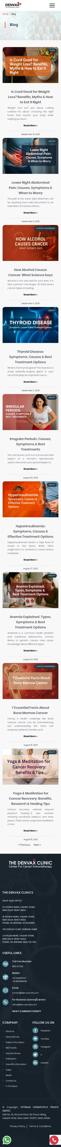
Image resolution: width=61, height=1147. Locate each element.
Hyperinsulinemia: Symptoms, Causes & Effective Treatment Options (30, 531)
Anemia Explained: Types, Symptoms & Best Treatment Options (30, 622)
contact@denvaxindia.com (25, 993)
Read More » (30, 126)
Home (5, 14)
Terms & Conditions (40, 1126)
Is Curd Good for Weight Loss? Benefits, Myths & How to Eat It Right (30, 97)
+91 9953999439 (19, 981)
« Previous (24, 845)
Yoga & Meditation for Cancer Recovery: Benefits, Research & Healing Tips (30, 799)
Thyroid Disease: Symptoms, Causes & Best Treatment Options (30, 357)
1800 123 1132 (17, 966)
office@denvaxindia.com (24, 1005)
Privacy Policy (17, 1126)
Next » (37, 845)
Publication (11, 1059)
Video (8, 1070)
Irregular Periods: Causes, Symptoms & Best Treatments (30, 444)
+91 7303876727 (19, 978)
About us (10, 1031)
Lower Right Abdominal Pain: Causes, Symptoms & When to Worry (30, 188)
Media (9, 1075)
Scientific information (16, 1064)
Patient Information (15, 1042)
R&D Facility (11, 1048)
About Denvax (12, 1037)
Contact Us (11, 1081)
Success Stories (13, 1053)
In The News (11, 1086)
